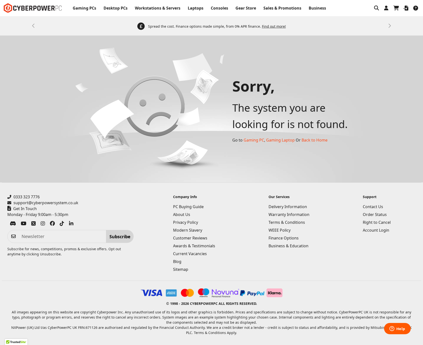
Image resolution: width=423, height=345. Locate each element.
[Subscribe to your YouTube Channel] (23, 224)
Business (317, 8)
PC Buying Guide (188, 206)
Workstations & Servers (157, 8)
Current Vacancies (190, 253)
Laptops (195, 8)
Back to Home (315, 140)
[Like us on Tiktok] (62, 224)
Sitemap (180, 269)
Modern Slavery (187, 230)
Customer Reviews (190, 238)
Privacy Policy (185, 222)
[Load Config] (406, 8)
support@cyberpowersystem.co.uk (45, 202)
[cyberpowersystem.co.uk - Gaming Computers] (33, 8)
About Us (181, 214)
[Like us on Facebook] (52, 224)
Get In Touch (25, 208)
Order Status (375, 214)
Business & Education (288, 246)
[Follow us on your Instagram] (43, 224)
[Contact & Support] (416, 8)
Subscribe (119, 236)
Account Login (376, 230)
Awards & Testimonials (194, 246)
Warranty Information (289, 214)
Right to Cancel (377, 222)
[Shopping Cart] (396, 8)
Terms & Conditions (287, 222)
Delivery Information (288, 206)
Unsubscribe (50, 254)
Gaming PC (254, 140)
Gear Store (245, 8)
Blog (177, 261)
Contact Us (373, 206)
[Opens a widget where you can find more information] (397, 329)
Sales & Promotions (282, 8)
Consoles (219, 8)
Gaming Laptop (280, 140)
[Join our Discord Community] (13, 224)
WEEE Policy (280, 230)
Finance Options (284, 238)
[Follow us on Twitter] (33, 224)
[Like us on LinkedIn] (71, 224)
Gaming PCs (84, 8)
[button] (376, 8)
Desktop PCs (116, 8)
